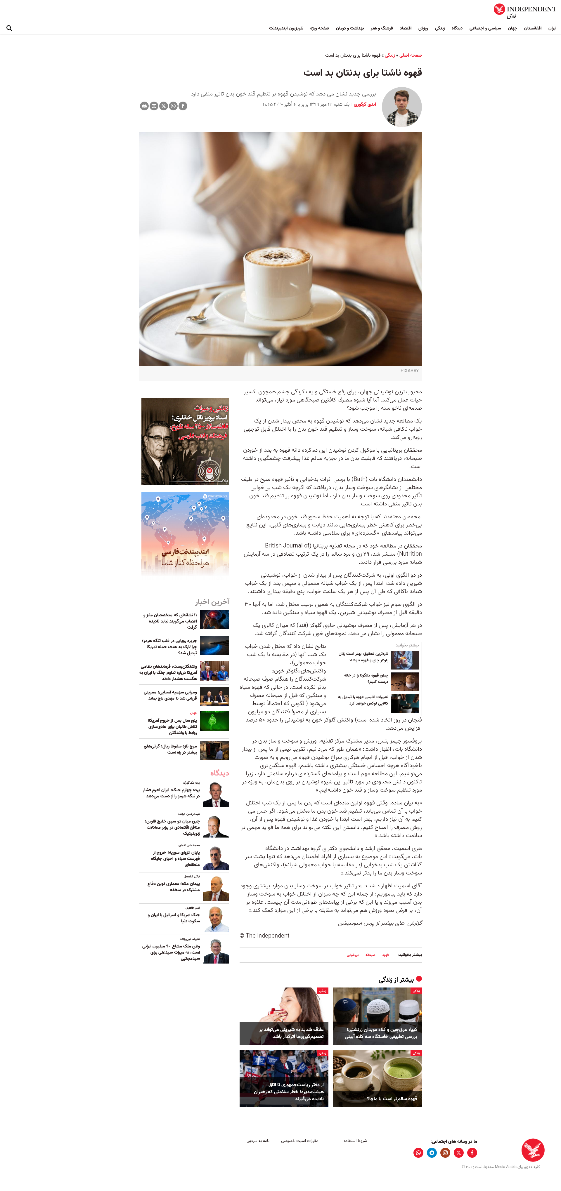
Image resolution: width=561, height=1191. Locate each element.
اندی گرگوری (364, 104)
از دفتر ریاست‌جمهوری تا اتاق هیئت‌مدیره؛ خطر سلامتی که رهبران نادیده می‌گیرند (289, 1092)
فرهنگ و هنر (382, 28)
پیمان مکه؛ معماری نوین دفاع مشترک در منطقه (174, 886)
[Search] (9, 28)
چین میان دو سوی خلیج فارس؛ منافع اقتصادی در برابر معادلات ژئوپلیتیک (172, 827)
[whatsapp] (418, 1153)
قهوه (385, 955)
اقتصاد (405, 28)
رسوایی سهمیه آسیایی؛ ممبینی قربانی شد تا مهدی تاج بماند (170, 695)
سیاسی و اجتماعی (485, 28)
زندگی (440, 28)
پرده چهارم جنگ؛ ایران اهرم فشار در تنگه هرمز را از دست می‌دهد (171, 793)
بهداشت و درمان (350, 28)
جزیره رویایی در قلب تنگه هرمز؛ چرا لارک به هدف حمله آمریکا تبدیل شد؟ (169, 647)
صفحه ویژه (319, 28)
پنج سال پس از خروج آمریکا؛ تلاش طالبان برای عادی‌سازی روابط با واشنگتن (172, 726)
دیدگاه (457, 28)
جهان (512, 28)
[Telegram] (432, 1153)
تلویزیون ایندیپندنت (286, 28)
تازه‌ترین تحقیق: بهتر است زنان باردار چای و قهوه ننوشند (363, 657)
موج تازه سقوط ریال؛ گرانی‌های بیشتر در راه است (170, 749)
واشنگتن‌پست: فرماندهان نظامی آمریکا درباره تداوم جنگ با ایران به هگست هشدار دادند (168, 672)
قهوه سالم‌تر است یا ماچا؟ (392, 1099)
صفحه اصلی (410, 55)
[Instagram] (445, 1153)
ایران (552, 28)
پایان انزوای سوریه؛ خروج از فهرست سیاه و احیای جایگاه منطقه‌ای (175, 858)
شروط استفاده (355, 1141)
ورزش (423, 28)
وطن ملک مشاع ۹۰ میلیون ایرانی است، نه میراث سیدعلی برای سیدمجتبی (171, 952)
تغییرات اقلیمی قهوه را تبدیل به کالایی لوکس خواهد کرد (363, 700)
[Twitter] (163, 106)
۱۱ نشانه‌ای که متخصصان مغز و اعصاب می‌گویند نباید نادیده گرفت (170, 621)
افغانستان (532, 28)
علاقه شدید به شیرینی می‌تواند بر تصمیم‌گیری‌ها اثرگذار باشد (291, 1033)
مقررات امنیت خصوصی (299, 1141)
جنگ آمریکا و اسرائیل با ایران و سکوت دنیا (174, 918)
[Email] (154, 106)
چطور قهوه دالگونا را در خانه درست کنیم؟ (366, 678)
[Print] (144, 106)
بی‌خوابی (353, 955)
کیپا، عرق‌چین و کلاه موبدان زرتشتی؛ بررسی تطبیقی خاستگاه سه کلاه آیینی (381, 1033)
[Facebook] (183, 106)
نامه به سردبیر (258, 1141)
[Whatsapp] (173, 106)
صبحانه (370, 955)
